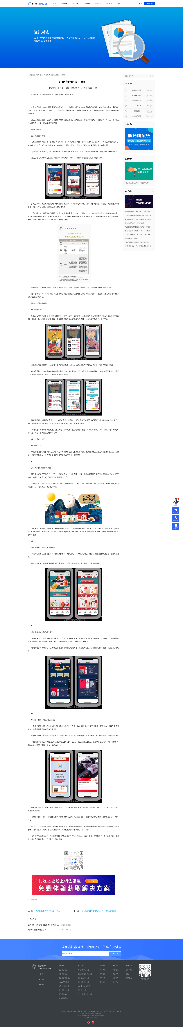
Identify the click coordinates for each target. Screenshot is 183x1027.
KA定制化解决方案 (84, 986)
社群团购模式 (63, 994)
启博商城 (34, 899)
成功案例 (87, 4)
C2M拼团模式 (63, 998)
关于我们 (41, 979)
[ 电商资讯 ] (53, 88)
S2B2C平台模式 (64, 982)
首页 (54, 4)
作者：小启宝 (64, 88)
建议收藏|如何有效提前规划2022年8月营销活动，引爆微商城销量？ (139, 212)
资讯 (41, 75)
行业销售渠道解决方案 (85, 994)
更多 (118, 4)
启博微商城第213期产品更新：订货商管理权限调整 (139, 219)
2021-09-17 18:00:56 (78, 88)
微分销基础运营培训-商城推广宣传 (137, 183)
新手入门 (129, 970)
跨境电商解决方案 (83, 970)
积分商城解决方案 (83, 978)
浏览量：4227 (92, 88)
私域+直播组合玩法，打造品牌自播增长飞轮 (139, 246)
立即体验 (115, 953)
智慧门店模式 (63, 974)
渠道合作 (98, 4)
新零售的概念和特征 (131, 238)
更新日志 (129, 978)
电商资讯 (47, 75)
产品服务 (64, 4)
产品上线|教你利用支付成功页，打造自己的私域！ (139, 227)
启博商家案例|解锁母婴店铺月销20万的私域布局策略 (139, 215)
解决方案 (75, 4)
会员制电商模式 (64, 986)
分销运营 (116, 974)
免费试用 (150, 4)
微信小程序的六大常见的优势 (134, 223)
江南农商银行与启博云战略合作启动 (137, 242)
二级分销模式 (63, 970)
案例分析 (102, 982)
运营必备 (102, 978)
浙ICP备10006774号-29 (91, 1017)
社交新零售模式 (64, 990)
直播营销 (116, 982)
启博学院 (102, 970)
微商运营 (116, 978)
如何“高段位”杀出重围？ (59, 75)
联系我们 (41, 985)
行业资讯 (109, 4)
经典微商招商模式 (64, 978)
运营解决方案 (82, 990)
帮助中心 (129, 974)
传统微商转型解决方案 (85, 974)
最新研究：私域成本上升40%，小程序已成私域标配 (139, 231)
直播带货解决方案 (83, 982)
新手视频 (102, 974)
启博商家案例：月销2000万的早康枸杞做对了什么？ (139, 234)
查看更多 (149, 90)
